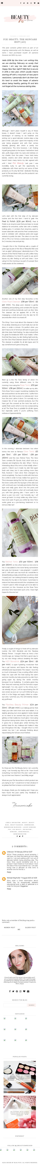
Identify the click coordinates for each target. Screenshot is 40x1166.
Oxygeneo (24, 886)
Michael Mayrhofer (13, 878)
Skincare (13, 831)
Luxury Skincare (29, 827)
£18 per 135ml (27, 302)
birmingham (29, 825)
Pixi (10, 829)
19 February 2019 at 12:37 (23, 852)
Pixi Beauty (17, 829)
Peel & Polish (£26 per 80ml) (16, 221)
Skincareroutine (20, 834)
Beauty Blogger (17, 825)
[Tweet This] (20, 836)
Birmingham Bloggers (13, 827)
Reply (9, 872)
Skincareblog (24, 831)
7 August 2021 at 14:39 (29, 878)
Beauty (25, 822)
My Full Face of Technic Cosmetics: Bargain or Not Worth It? (19, 1078)
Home (20, 928)
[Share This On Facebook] (17, 836)
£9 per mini (14, 708)
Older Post (30, 927)
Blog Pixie (18, 1162)
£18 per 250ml (15, 388)
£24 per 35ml (27, 661)
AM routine (16, 822)
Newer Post (9, 927)
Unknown (10, 852)
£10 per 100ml (21, 454)
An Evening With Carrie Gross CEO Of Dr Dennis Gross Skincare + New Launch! (19, 1113)
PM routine (27, 829)
